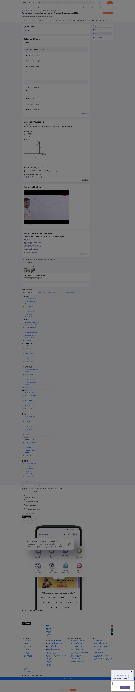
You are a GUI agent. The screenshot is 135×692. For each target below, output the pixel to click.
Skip (117, 687)
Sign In (125, 687)
